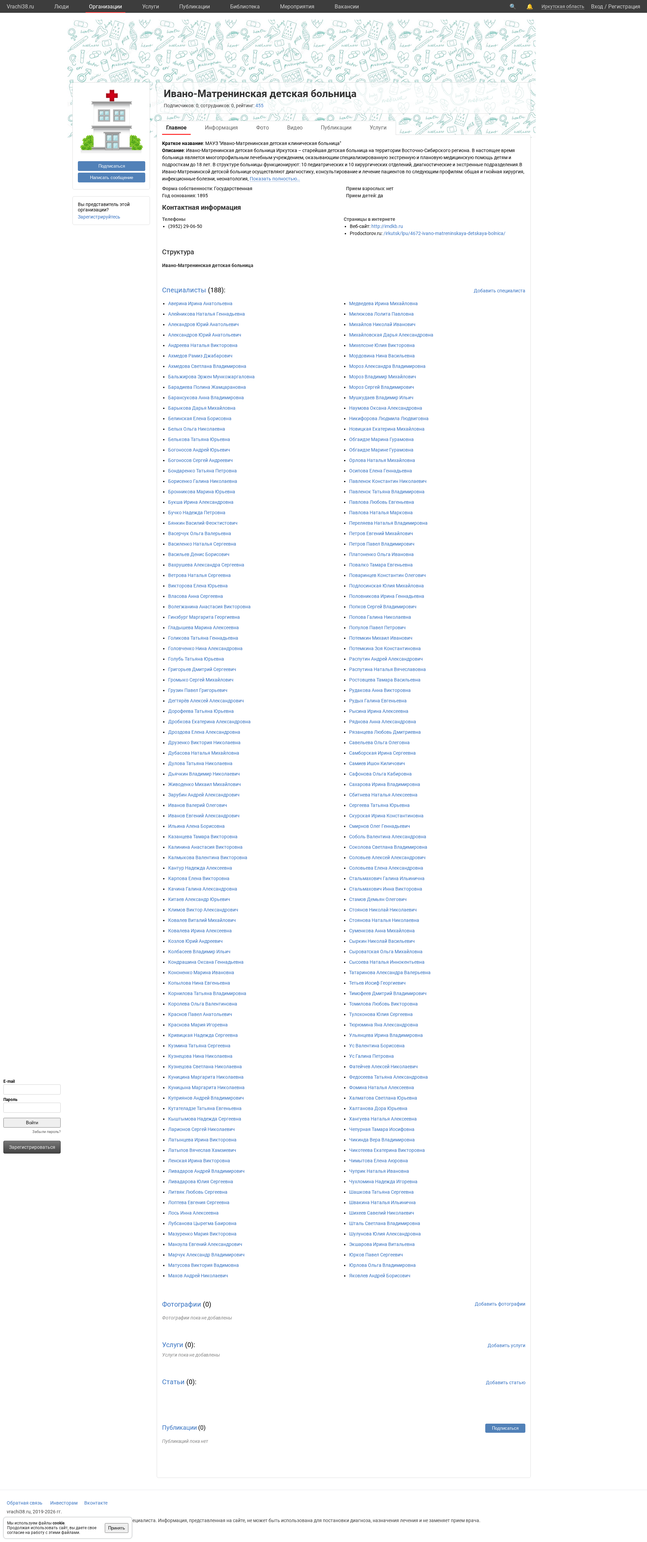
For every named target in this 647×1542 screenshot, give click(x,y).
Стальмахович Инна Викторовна (385, 889)
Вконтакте (95, 1503)
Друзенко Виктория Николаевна (204, 742)
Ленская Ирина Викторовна (199, 1160)
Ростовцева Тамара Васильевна (385, 679)
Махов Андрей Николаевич (198, 1275)
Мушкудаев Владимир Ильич (381, 397)
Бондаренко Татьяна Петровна (202, 470)
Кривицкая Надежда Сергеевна (203, 1035)
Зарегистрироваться (32, 1147)
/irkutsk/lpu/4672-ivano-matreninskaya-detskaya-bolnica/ (444, 233)
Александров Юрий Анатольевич (204, 335)
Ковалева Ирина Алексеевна (200, 930)
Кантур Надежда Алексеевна (200, 868)
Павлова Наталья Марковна (381, 512)
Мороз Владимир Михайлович (382, 376)
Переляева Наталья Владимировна (388, 523)
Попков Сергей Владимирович (383, 606)
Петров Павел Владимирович (381, 544)
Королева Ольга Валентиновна (202, 1004)
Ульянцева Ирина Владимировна (386, 1035)
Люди (61, 6)
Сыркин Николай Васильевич (382, 941)
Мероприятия (297, 6)
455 (259, 105)
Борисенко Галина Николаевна (202, 481)
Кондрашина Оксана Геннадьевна (206, 962)
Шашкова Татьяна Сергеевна (381, 1192)
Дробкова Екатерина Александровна (209, 721)
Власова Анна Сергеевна (195, 596)
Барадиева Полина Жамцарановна (207, 387)
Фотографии (181, 1304)
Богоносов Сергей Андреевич (200, 460)
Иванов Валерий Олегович (197, 805)
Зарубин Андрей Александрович (204, 794)
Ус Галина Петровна (371, 1056)
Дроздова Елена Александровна (204, 732)
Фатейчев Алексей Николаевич (383, 1066)
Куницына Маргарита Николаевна (206, 1087)
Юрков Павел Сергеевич (376, 1254)
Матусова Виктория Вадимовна (203, 1265)
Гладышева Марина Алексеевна (203, 627)
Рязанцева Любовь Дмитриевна (385, 732)
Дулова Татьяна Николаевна (200, 763)
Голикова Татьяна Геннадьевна (203, 638)
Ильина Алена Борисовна (196, 826)
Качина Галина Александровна (202, 889)
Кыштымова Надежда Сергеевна (204, 1119)
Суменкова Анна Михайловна (382, 930)
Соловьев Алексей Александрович (387, 857)
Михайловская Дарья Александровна (391, 335)
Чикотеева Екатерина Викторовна (387, 1150)
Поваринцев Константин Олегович (387, 575)
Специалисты (184, 290)
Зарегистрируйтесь (99, 217)
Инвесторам (64, 1503)
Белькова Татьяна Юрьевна (199, 439)
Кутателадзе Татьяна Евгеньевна (205, 1108)
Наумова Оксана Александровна (385, 408)
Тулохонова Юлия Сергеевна (381, 1014)
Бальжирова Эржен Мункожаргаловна (211, 376)
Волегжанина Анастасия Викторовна (209, 606)
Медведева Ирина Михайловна (383, 303)
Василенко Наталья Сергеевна (202, 544)
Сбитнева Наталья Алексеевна (383, 794)
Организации (105, 6)
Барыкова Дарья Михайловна (202, 408)
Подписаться (111, 166)
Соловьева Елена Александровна (386, 868)
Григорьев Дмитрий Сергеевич (202, 669)
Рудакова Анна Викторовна (380, 690)
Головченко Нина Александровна (205, 648)
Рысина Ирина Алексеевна (378, 711)
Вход (597, 6)
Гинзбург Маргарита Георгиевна (204, 617)
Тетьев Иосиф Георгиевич (377, 983)
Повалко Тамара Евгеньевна (381, 565)
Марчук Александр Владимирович (206, 1254)
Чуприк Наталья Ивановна (379, 1171)
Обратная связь (24, 1503)
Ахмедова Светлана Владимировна (207, 366)
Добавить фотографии (500, 1304)
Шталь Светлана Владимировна (384, 1223)
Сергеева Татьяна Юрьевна (379, 805)
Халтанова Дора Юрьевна (378, 1108)
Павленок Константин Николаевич (388, 481)
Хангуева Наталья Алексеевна (383, 1119)
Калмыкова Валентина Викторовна (207, 857)
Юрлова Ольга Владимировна (382, 1265)
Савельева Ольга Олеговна (379, 742)
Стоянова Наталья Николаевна (384, 920)
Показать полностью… (275, 178)
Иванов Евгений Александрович (204, 815)
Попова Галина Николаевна (380, 617)
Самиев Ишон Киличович (377, 763)
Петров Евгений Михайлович (381, 533)
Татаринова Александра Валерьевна (390, 972)
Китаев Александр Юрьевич (199, 899)
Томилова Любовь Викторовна (383, 1004)
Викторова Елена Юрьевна (198, 585)
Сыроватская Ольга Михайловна (386, 951)
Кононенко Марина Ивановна (201, 972)
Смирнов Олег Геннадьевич (379, 826)
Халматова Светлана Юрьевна (383, 1098)
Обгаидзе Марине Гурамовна (381, 450)
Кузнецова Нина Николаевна (200, 1056)
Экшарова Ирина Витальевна (382, 1244)
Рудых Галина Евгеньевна (378, 700)
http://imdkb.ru (387, 226)
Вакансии (347, 6)
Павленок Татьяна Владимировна (387, 491)
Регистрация (624, 6)
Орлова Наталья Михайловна (382, 460)
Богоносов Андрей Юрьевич (199, 450)
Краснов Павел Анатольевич (200, 1014)
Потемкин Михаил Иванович (380, 638)
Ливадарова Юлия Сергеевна (200, 1181)
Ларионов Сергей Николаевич (201, 1129)
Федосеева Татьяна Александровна (388, 1077)
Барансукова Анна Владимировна (206, 397)
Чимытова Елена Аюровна (378, 1160)
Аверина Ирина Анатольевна (200, 303)
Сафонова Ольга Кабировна (380, 774)
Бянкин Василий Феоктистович (203, 523)
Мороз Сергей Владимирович (381, 387)
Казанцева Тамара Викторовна (203, 836)
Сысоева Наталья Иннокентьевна (387, 962)
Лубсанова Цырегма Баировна (202, 1223)
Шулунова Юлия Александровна (385, 1233)
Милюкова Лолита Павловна (381, 314)
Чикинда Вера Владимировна (382, 1139)
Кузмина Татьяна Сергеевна (199, 1045)
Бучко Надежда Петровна (196, 512)
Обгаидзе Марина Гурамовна (381, 439)
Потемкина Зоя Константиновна (385, 648)
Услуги (150, 6)
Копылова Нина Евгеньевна (199, 983)
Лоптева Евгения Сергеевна (198, 1202)
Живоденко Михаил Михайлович (204, 784)
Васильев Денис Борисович (198, 554)
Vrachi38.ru (20, 6)
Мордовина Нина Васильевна (382, 355)
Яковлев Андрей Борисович (379, 1275)
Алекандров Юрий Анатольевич (203, 324)
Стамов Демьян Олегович (378, 899)
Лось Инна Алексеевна (193, 1213)
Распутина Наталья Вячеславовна (387, 669)
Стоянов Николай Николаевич (383, 909)
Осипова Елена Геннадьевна (380, 470)
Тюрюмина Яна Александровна (383, 1024)
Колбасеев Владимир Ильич (199, 951)
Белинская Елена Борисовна (200, 418)
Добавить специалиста (499, 290)
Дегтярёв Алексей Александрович (206, 700)
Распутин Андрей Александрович (386, 659)
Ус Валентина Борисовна (377, 1045)
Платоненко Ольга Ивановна (381, 554)
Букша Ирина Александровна (201, 502)
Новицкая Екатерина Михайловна (387, 429)
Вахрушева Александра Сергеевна (206, 565)
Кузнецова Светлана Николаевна (205, 1066)
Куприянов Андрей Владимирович (206, 1098)
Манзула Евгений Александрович (205, 1244)
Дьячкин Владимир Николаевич (204, 774)
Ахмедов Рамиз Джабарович (200, 355)
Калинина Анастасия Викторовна (205, 847)
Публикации (194, 6)
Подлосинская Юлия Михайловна (386, 585)
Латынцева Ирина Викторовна (202, 1139)
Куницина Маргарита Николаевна (206, 1077)
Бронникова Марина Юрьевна (201, 491)
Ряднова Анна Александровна (382, 721)
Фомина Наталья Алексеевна (381, 1087)
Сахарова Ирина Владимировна (384, 784)
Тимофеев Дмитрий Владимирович (388, 993)
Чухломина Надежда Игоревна (383, 1181)
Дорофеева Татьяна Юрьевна (201, 711)
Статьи (173, 1382)
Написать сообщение (111, 177)
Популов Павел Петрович (377, 627)
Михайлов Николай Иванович (382, 324)
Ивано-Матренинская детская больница (207, 265)
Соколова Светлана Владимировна (388, 847)
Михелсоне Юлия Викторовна (382, 345)
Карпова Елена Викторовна (198, 878)
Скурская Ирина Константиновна (386, 815)
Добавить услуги (506, 1345)
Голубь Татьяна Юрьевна (196, 659)
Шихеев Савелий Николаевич (381, 1213)
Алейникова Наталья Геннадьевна (206, 314)
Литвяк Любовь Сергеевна (197, 1192)
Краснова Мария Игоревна (198, 1024)
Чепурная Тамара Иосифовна (381, 1129)
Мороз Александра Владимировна (387, 366)
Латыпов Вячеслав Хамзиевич (202, 1150)
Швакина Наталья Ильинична (382, 1202)
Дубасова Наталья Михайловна (203, 753)
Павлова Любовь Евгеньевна (381, 502)
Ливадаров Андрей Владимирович (206, 1171)
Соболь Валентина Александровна (387, 836)
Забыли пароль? (46, 1132)
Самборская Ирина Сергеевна (382, 753)
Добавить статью (505, 1382)
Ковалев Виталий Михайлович (202, 920)
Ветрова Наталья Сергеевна (199, 575)
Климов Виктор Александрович (203, 909)
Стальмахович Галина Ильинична (387, 878)
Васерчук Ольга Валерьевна (199, 533)
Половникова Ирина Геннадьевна (386, 596)
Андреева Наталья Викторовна (203, 345)
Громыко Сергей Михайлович (201, 679)
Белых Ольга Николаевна (196, 429)
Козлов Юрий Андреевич (195, 941)
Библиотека (245, 6)
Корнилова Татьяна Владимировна (207, 993)
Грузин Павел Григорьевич (197, 690)
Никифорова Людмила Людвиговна (389, 418)
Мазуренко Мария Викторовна (202, 1233)
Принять (116, 1528)
